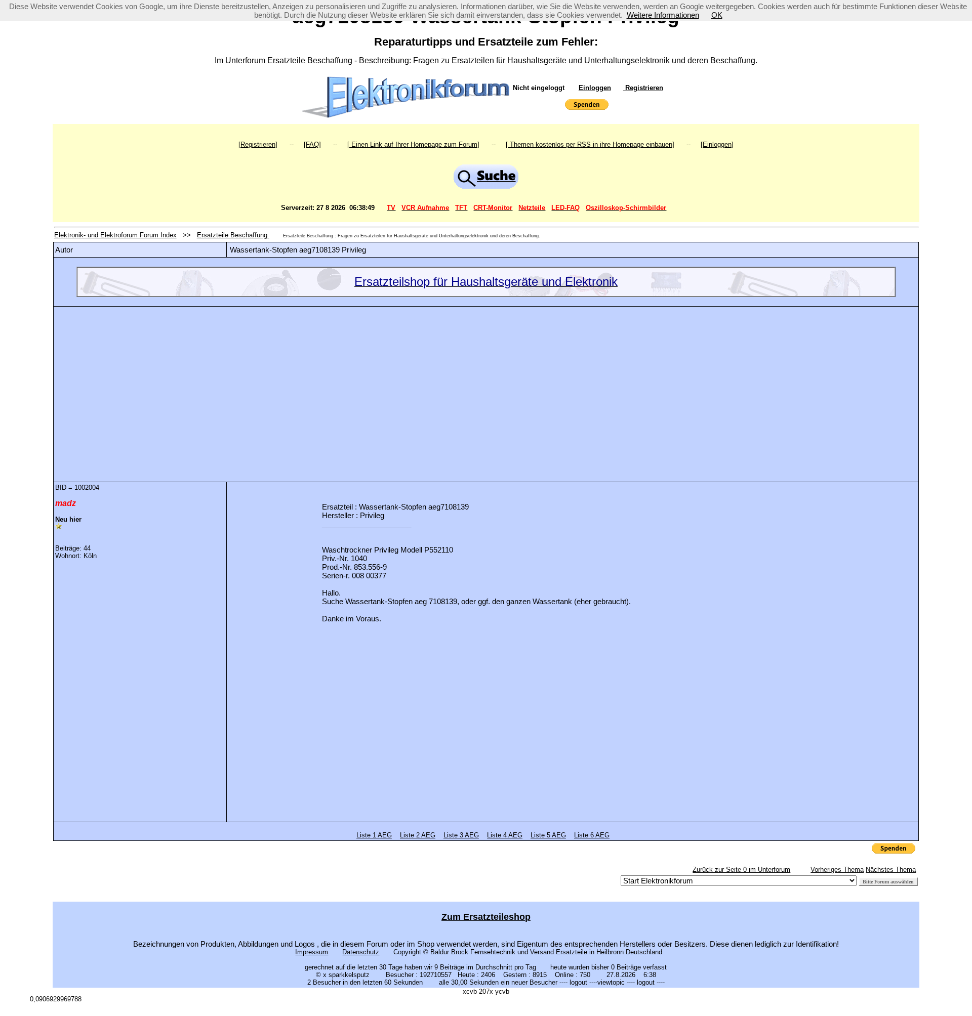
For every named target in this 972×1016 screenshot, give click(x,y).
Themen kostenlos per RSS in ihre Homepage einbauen (590, 144)
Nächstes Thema (891, 869)
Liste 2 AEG (417, 835)
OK (716, 15)
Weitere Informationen (663, 15)
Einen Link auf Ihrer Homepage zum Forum (413, 144)
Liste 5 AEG (548, 835)
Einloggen (595, 88)
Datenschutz (360, 952)
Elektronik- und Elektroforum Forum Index (115, 235)
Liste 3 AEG (461, 835)
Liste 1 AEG (374, 835)
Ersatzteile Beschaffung (233, 235)
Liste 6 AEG (592, 835)
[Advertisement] (486, 386)
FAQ (312, 144)
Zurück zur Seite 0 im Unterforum (741, 869)
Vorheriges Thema (837, 869)
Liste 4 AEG (504, 835)
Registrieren (643, 88)
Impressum (311, 952)
